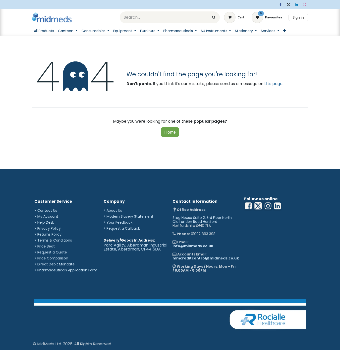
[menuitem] (44, 31)
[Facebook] (280, 4)
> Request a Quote (50, 252)
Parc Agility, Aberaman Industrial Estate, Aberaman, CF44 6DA (135, 247)
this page (273, 84)
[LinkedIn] (296, 4)
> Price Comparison (51, 258)
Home (170, 132)
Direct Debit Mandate (56, 264)
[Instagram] (304, 4)
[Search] (214, 17)
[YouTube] (277, 206)
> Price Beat (44, 246)
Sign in (298, 17)
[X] (288, 4)
